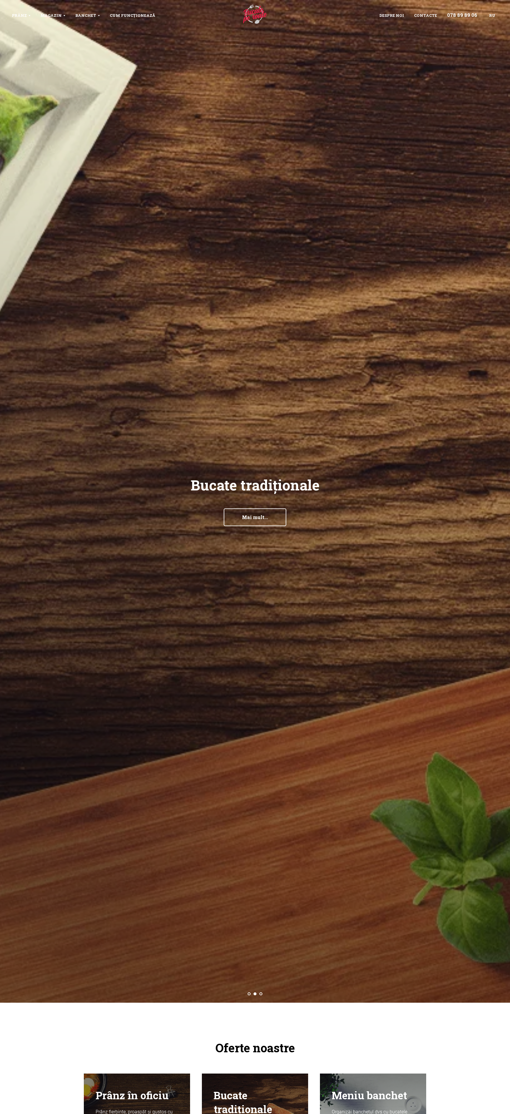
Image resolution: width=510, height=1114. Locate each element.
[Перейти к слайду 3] (260, 993)
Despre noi (391, 15)
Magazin (51, 15)
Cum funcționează (132, 15)
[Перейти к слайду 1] (249, 993)
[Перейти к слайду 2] (255, 993)
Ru (492, 15)
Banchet (85, 15)
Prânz (19, 15)
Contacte (425, 15)
